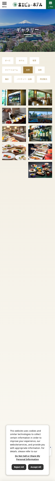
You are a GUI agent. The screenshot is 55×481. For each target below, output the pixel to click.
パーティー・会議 (24, 79)
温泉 (40, 70)
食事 (28, 70)
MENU (4, 7)
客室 (34, 60)
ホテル (21, 60)
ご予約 (50, 7)
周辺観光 (43, 79)
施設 (7, 79)
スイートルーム (11, 70)
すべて (8, 60)
